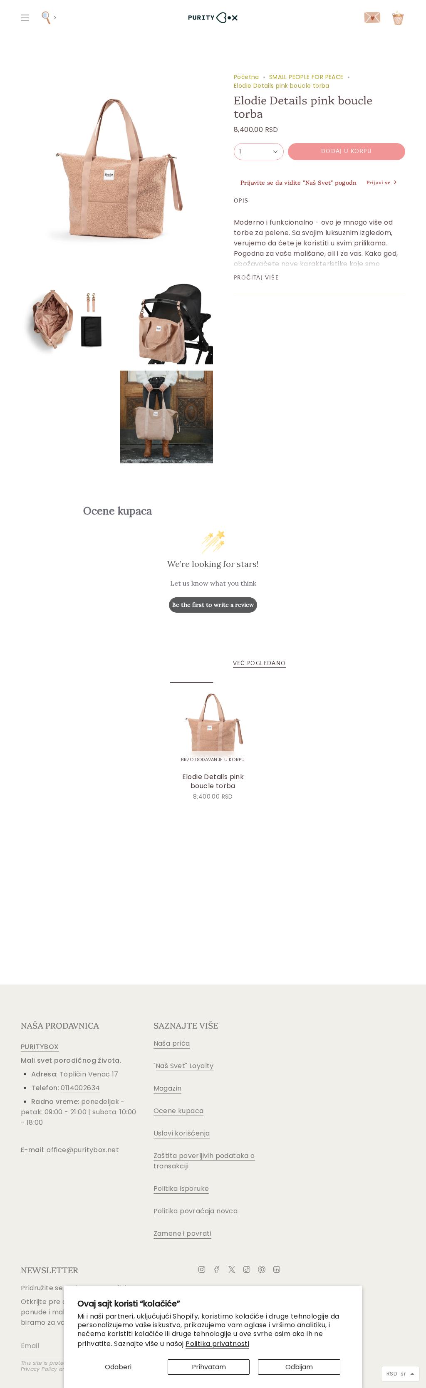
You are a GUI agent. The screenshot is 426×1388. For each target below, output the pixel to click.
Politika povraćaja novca (196, 1211)
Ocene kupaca (179, 1111)
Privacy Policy (39, 1369)
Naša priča (172, 1043)
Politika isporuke (181, 1188)
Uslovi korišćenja (182, 1133)
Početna (246, 77)
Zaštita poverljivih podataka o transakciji (204, 1161)
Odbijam (299, 1367)
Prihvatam (209, 1367)
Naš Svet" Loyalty (185, 1066)
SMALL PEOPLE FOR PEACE (306, 77)
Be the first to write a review (213, 605)
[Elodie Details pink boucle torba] (213, 725)
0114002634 (80, 1088)
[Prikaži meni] (25, 17)
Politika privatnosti (217, 1343)
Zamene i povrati (182, 1233)
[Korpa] (398, 17)
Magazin (168, 1088)
